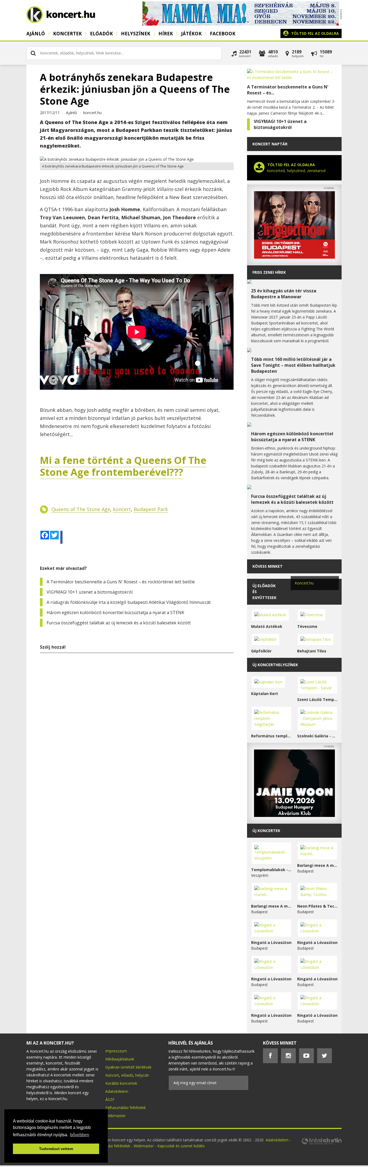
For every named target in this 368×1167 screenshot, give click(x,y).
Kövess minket (267, 566)
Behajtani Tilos (311, 650)
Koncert (112, 1075)
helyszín (142, 1075)
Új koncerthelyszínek (275, 664)
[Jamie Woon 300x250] (294, 815)
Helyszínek (135, 33)
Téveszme (307, 626)
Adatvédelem (116, 1091)
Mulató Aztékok (266, 626)
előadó (127, 1075)
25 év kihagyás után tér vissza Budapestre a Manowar (283, 294)
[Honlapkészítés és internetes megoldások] (321, 1143)
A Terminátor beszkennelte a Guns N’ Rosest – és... (287, 90)
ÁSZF (109, 1099)
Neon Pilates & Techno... (317, 906)
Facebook (222, 33)
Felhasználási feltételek (125, 1107)
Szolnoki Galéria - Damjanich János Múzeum (317, 735)
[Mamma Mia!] (241, 24)
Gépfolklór (261, 650)
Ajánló (35, 33)
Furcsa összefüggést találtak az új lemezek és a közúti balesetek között (119, 622)
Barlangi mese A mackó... (317, 865)
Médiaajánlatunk (119, 1059)
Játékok (191, 33)
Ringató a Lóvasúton (271, 942)
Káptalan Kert (264, 693)
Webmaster (115, 1115)
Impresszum (116, 1050)
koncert (122, 509)
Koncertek (67, 33)
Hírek (165, 33)
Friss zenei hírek (269, 272)
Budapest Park (151, 509)
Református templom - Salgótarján (271, 735)
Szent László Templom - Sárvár (317, 699)
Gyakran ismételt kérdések (128, 1067)
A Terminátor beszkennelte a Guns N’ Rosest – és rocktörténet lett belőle (121, 581)
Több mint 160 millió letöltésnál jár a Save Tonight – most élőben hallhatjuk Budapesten (293, 365)
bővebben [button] (79, 1134)
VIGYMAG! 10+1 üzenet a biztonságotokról (90, 592)
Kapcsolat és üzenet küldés (181, 1145)
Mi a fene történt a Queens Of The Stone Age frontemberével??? (123, 466)
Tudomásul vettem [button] (56, 1149)
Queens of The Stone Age (80, 509)
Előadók (101, 33)
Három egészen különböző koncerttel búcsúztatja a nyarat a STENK (115, 612)
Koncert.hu (304, 583)
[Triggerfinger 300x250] (294, 257)
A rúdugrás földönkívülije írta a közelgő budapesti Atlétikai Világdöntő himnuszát (129, 602)
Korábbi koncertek (121, 1083)
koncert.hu (92, 112)
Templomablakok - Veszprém (271, 869)
